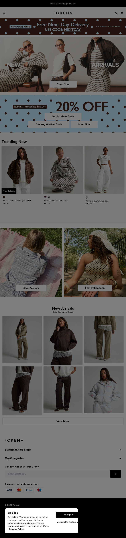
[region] (41, 520)
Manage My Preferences (69, 522)
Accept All (69, 514)
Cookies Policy (16, 529)
